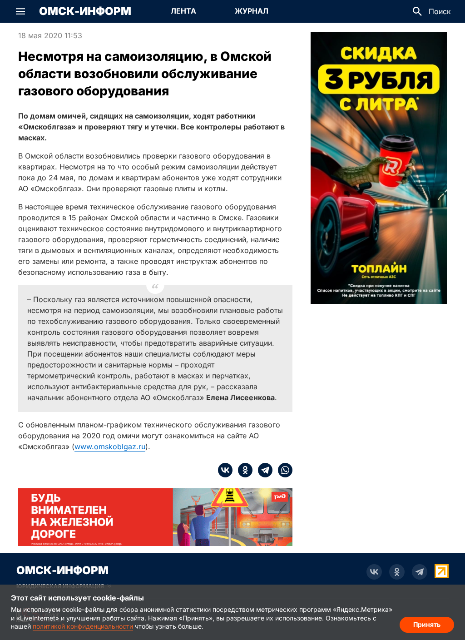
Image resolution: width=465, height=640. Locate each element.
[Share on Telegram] (262, 470)
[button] (20, 11)
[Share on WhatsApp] (282, 470)
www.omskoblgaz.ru (109, 446)
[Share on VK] (225, 470)
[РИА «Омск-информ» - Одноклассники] (397, 572)
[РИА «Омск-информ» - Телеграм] (419, 572)
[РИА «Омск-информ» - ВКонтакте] (374, 572)
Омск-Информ (85, 11)
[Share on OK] (242, 470)
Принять (426, 624)
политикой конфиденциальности (83, 626)
